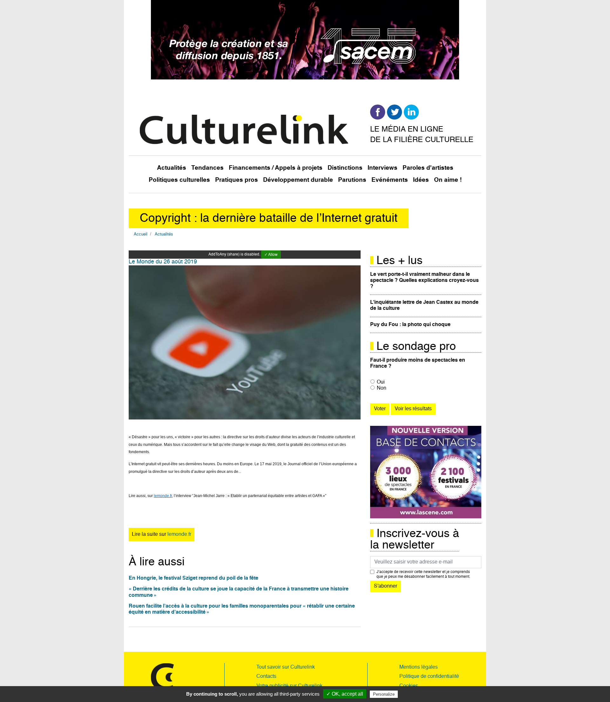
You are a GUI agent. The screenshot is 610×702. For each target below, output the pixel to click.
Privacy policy (414, 694)
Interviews (382, 168)
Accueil (140, 234)
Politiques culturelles (179, 180)
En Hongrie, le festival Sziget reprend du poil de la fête (193, 578)
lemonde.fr (179, 534)
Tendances (207, 168)
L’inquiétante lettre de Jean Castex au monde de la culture (424, 305)
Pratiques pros (236, 180)
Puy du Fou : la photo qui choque (410, 324)
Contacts (266, 676)
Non (381, 388)
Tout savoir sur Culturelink (285, 667)
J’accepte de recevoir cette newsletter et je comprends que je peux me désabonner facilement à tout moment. (423, 574)
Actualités (171, 168)
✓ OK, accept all (344, 694)
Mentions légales (418, 667)
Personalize (384, 694)
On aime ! (448, 180)
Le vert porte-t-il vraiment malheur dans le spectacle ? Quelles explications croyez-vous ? (424, 280)
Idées (421, 180)
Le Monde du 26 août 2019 (163, 262)
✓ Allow (271, 255)
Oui (381, 382)
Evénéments (389, 180)
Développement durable (298, 180)
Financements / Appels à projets (275, 168)
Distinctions (345, 168)
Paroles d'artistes (428, 168)
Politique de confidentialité (429, 676)
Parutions (352, 180)
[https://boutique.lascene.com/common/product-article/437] (425, 472)
